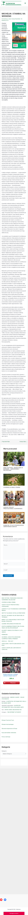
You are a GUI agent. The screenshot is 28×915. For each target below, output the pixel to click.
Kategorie (4, 751)
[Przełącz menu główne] (25, 3)
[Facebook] (5, 900)
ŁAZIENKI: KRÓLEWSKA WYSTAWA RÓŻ (11, 623)
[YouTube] (1, 900)
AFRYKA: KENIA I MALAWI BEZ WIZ (13, 709)
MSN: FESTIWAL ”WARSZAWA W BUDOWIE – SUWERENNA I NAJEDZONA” (13, 469)
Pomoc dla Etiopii (6, 736)
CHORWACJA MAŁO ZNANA (11, 487)
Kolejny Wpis (23, 441)
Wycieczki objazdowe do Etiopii (9, 728)
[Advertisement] (14, 831)
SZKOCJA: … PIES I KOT (7, 641)
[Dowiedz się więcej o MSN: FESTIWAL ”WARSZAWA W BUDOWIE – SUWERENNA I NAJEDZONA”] (14, 458)
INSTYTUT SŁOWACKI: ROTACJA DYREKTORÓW (13, 613)
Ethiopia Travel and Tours (8, 720)
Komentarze (5, 18)
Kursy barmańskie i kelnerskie (9, 732)
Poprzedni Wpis (5, 441)
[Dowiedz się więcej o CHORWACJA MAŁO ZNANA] (14, 479)
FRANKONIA (5, 634)
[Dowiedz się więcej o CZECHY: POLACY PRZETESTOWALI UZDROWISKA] (14, 498)
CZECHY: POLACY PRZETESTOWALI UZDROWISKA (12, 508)
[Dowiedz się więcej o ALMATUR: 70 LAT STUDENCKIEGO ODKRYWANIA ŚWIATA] (14, 517)
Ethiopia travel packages (8, 724)
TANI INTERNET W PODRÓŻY (14, 712)
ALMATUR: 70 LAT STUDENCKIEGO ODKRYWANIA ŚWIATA (13, 526)
